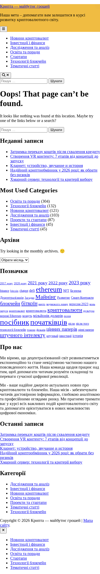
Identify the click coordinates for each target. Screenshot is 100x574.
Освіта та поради (25, 52)
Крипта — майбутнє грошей (25, 6)
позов (67, 316)
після (71, 323)
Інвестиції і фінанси (27, 43)
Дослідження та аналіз (29, 47)
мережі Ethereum (10, 316)
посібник (14, 322)
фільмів (40, 329)
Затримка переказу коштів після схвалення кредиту (55, 151)
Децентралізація (12, 297)
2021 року (37, 282)
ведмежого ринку (57, 304)
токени (31, 329)
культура (88, 310)
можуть (27, 316)
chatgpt (23, 291)
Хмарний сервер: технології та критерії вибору (51, 179)
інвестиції (65, 336)
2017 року (6, 283)
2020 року (20, 283)
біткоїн (29, 303)
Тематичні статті (24, 66)
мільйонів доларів (48, 315)
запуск (4, 310)
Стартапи (18, 56)
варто (41, 304)
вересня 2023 (78, 304)
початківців (48, 322)
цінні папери (86, 330)
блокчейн (10, 303)
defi (32, 290)
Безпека (75, 291)
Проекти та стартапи (28, 220)
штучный (52, 336)
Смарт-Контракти (82, 297)
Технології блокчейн (28, 61)
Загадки (29, 297)
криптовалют (17, 310)
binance (4, 291)
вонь (92, 304)
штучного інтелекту (22, 335)
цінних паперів (61, 329)
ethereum (49, 289)
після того (82, 323)
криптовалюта (36, 311)
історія (78, 336)
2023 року (80, 282)
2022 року (58, 282)
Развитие (63, 297)
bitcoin (14, 290)
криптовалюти (64, 310)
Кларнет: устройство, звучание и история (46, 165)
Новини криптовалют (29, 38)
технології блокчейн (13, 330)
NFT (66, 291)
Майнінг (45, 297)
